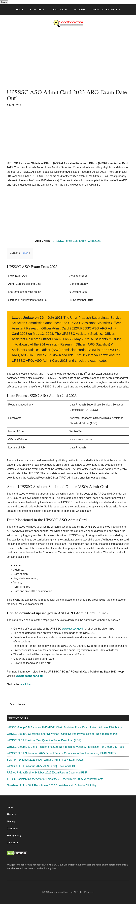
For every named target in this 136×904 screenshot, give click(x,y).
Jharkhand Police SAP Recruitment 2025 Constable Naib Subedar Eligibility (51, 785)
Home (10, 807)
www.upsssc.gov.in (73, 628)
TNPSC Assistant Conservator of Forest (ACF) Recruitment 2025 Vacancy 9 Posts (55, 779)
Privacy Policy (14, 835)
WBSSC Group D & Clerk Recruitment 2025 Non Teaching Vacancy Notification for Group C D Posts (65, 746)
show (25, 253)
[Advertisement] (68, 64)
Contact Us (12, 842)
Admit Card (26, 684)
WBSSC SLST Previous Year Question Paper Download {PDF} (44, 740)
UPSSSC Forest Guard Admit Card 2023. (77, 240)
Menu (4, 2)
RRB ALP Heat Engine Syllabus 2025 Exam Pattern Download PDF (47, 772)
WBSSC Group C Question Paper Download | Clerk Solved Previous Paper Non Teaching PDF (63, 733)
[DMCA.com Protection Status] (17, 854)
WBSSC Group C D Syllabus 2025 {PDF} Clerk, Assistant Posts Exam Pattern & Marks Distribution (65, 727)
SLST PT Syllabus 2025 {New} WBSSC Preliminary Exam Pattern (45, 759)
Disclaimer (12, 828)
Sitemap (11, 821)
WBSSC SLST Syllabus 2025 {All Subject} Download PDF (41, 766)
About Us (11, 814)
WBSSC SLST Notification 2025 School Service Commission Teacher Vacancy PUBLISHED (61, 753)
